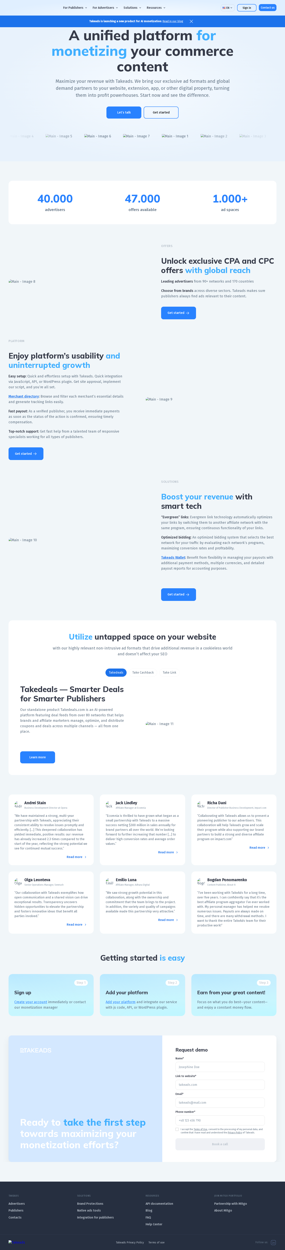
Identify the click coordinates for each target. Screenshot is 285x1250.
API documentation (159, 1203)
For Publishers (73, 8)
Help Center (154, 1224)
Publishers (16, 1210)
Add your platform (121, 1002)
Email (178, 1094)
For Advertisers (103, 8)
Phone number (184, 1112)
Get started (161, 112)
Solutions (130, 8)
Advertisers (17, 1203)
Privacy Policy (235, 1132)
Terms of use (157, 1242)
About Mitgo (223, 1210)
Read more (74, 857)
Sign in (247, 7)
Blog (149, 1210)
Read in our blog (172, 21)
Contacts (15, 1217)
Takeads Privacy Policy (130, 1242)
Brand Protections (90, 1203)
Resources (154, 8)
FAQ (148, 1217)
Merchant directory (24, 396)
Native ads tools (89, 1210)
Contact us (268, 7)
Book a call (220, 1144)
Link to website (185, 1076)
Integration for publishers (95, 1217)
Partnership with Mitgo (230, 1203)
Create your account (30, 1002)
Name (179, 1058)
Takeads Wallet (173, 557)
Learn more (37, 757)
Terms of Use (200, 1129)
